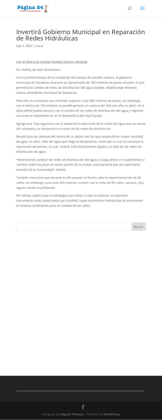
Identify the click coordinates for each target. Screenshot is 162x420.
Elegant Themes (71, 414)
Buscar (138, 227)
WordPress (112, 414)
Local (39, 46)
